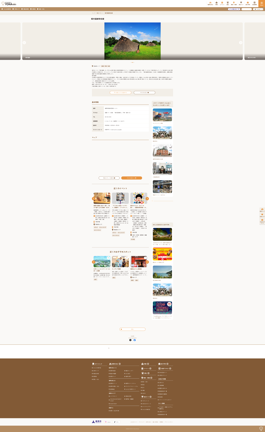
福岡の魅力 (113, 370)
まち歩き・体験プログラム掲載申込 (165, 408)
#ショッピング (103, 232)
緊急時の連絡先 (163, 394)
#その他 (114, 239)
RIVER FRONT (113, 404)
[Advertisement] (162, 210)
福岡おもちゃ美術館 (117, 269)
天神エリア (96, 370)
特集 (145, 364)
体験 (143, 390)
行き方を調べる (131, 178)
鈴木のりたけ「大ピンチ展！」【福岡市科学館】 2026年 (120, 206)
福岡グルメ (113, 376)
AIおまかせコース (146, 403)
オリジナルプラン (146, 406)
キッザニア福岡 (98, 269)
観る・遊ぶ (145, 382)
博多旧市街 (96, 373)
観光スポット (100, 13)
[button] (24, 42)
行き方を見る (143, 92)
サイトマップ (141, 422)
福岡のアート (113, 383)
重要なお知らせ (163, 388)
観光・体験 (147, 378)
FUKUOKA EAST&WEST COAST (115, 400)
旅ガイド (146, 397)
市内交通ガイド (163, 372)
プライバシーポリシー (169, 422)
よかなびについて (134, 422)
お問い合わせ (148, 422)
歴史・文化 (96, 379)
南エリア (116, 277)
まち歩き (128, 373)
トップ (93, 13)
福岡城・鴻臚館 (129, 399)
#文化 (132, 236)
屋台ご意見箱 (155, 422)
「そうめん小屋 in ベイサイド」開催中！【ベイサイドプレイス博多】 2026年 (102, 206)
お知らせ (161, 382)
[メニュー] (261, 3)
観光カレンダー (129, 370)
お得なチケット (163, 375)
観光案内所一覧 (163, 391)
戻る (132, 329)
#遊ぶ (95, 277)
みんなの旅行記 (97, 368)
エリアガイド (113, 396)
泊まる (144, 393)
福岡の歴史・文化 (114, 386)
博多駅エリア (97, 66)
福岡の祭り (128, 376)
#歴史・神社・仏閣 (105, 66)
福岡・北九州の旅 (114, 410)
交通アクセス (165, 368)
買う (143, 387)
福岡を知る (115, 364)
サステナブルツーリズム (132, 386)
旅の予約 (163, 364)
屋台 (145, 373)
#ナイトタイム (97, 235)
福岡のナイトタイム (131, 383)
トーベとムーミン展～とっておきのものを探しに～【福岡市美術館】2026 (138, 206)
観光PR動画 (113, 373)
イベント (146, 368)
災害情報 (161, 385)
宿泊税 (161, 397)
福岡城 (95, 376)
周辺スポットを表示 (108, 178)
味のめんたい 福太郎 (136, 269)
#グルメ (96, 232)
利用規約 (161, 422)
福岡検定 (112, 389)
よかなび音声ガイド (131, 389)
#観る (114, 280)
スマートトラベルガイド (165, 400)
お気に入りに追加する (121, 92)
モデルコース (145, 401)
